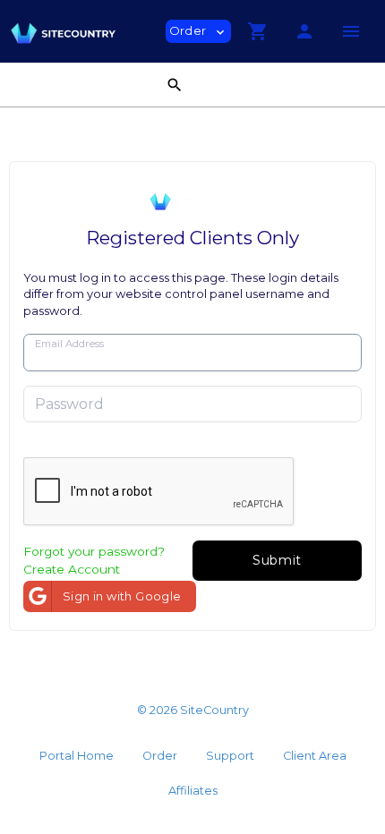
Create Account (71, 569)
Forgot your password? (94, 551)
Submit (277, 560)
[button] (258, 31)
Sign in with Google (122, 596)
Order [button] (198, 31)
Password (69, 404)
